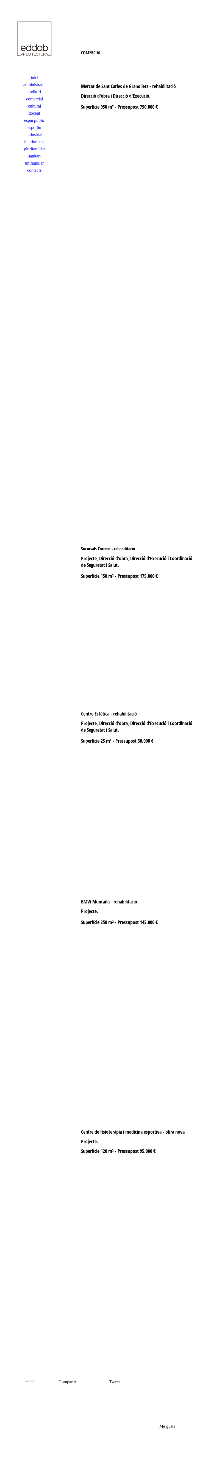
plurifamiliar (34, 149)
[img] (34, 40)
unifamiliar (34, 163)
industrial (34, 134)
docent (34, 113)
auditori (34, 91)
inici (34, 77)
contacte (34, 170)
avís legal (30, 1380)
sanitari (34, 156)
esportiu (34, 127)
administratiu (34, 84)
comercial (34, 99)
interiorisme (34, 141)
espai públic (34, 120)
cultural (34, 106)
